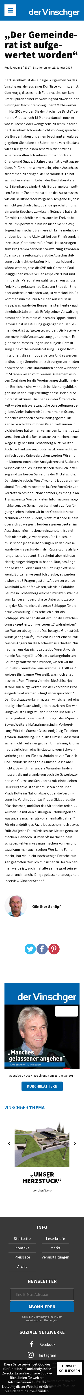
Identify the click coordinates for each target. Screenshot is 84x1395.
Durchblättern (42, 1086)
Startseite (22, 1238)
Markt (55, 1247)
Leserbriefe (55, 1238)
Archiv (22, 1266)
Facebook (47, 1344)
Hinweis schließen (69, 1368)
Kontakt (22, 1247)
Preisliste (22, 1257)
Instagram (47, 1354)
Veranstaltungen (55, 1257)
